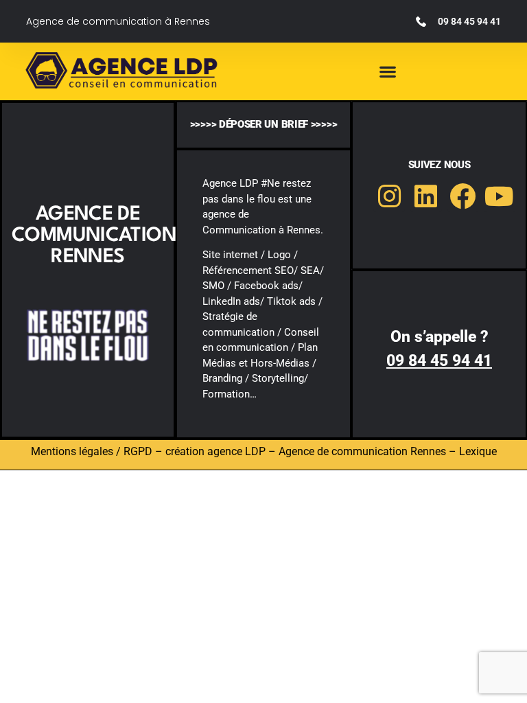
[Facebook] (463, 196)
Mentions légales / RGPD (91, 451)
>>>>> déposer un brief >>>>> (263, 124)
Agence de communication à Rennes (118, 21)
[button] (388, 71)
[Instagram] (389, 196)
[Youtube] (499, 196)
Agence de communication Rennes (362, 451)
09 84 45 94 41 (439, 361)
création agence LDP (215, 451)
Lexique (478, 451)
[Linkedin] (426, 196)
